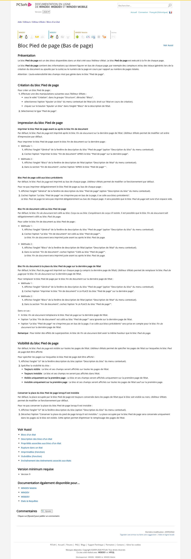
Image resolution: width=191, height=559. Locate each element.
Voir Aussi (168, 45)
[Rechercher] (169, 5)
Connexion (143, 12)
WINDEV (25, 492)
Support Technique (95, 544)
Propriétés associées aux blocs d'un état (41, 443)
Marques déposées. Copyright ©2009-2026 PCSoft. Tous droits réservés (95, 550)
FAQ (76, 544)
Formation (110, 544)
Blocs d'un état (53, 22)
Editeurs (27, 22)
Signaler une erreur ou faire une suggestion (138, 534)
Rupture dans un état (32, 447)
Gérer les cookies (133, 544)
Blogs (83, 544)
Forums (69, 544)
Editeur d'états (38, 22)
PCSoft (53, 544)
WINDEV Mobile (29, 488)
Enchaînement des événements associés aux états (46, 460)
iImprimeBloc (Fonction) (33, 452)
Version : (39, 12)
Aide (20, 22)
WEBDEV (25, 496)
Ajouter (48, 511)
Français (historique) (159, 12)
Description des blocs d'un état (36, 439)
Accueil (134, 12)
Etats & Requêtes (29, 501)
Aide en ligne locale (166, 534)
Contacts (120, 544)
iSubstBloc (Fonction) (31, 456)
